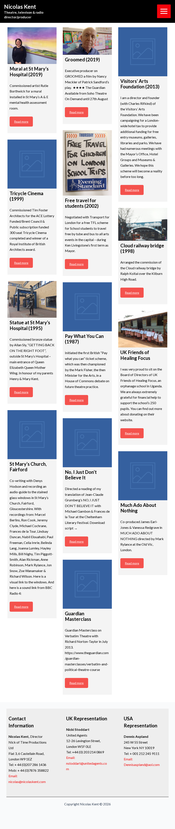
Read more (21, 121)
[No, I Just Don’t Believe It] (87, 442)
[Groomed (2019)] (87, 41)
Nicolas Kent (20, 6)
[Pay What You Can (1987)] (87, 306)
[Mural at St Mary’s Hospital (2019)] (32, 45)
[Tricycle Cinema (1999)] (32, 164)
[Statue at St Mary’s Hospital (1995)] (32, 299)
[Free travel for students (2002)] (87, 163)
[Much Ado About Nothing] (142, 475)
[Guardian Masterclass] (87, 584)
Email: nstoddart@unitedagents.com (86, 763)
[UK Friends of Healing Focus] (142, 329)
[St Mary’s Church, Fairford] (32, 434)
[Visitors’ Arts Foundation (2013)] (142, 51)
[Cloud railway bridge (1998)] (142, 224)
